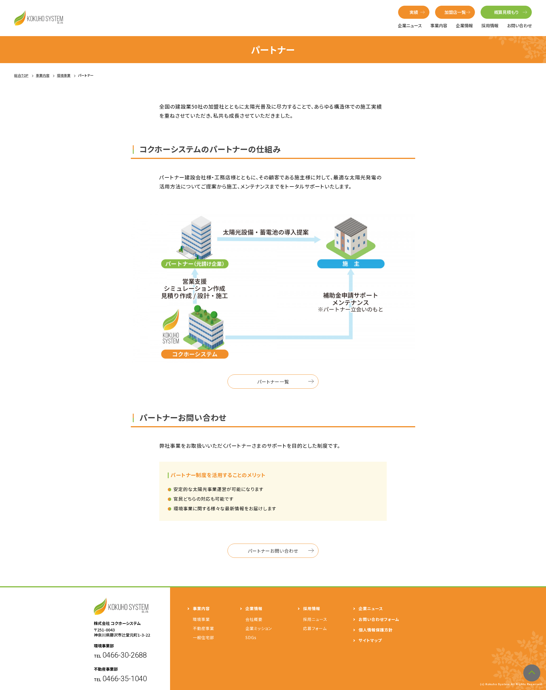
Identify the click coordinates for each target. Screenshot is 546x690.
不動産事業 (203, 628)
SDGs (251, 637)
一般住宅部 (203, 637)
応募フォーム (315, 628)
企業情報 (464, 25)
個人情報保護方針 (376, 629)
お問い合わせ (519, 25)
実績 (414, 12)
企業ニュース (410, 25)
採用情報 (490, 25)
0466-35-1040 (124, 678)
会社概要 (253, 619)
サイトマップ (370, 640)
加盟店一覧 (455, 12)
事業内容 (438, 25)
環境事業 (201, 619)
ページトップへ (531, 672)
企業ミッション (258, 628)
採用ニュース (315, 619)
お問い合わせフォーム (379, 619)
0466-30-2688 (124, 655)
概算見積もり (506, 12)
